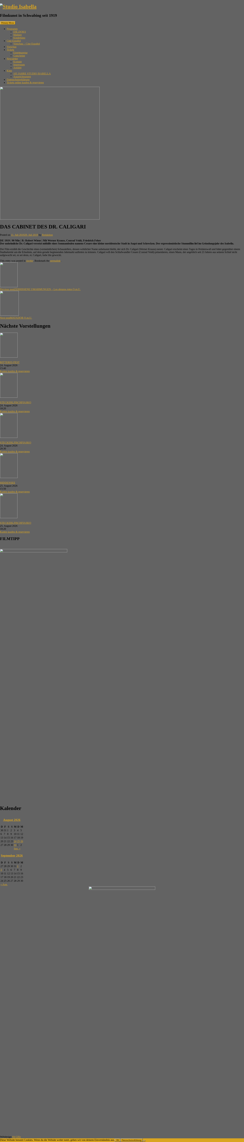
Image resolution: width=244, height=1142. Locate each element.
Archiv (29, 260)
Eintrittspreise (20, 52)
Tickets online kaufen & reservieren (25, 82)
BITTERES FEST (10, 362)
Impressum (19, 64)
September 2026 (12, 855)
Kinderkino (19, 37)
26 (21, 841)
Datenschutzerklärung (18, 79)
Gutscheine (19, 55)
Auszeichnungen (22, 76)
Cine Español (14, 40)
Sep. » (17, 848)
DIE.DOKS (19, 31)
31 (15, 845)
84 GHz (16, 1136)
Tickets (10, 49)
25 (18, 841)
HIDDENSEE (7, 482)
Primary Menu (7, 23)
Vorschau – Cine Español (26, 43)
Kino (9, 70)
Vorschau (11, 46)
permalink (55, 260)
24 (15, 841)
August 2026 (11, 820)
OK (117, 1140)
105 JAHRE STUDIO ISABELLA (32, 73)
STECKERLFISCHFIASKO (15, 402)
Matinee (17, 34)
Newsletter (12, 58)
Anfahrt (17, 67)
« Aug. (4, 884)
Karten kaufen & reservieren (15, 371)
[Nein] (144, 1140)
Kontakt (17, 61)
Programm (12, 28)
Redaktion (47, 234)
